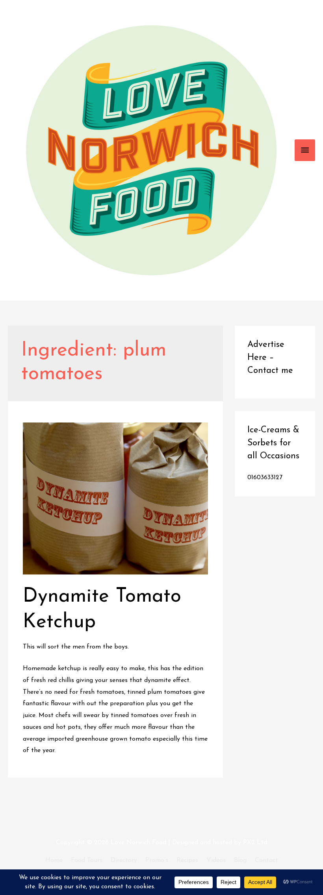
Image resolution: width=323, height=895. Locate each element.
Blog (240, 860)
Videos (216, 860)
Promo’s (156, 860)
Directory (124, 860)
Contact (266, 860)
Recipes (187, 860)
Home (54, 860)
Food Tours (86, 860)
